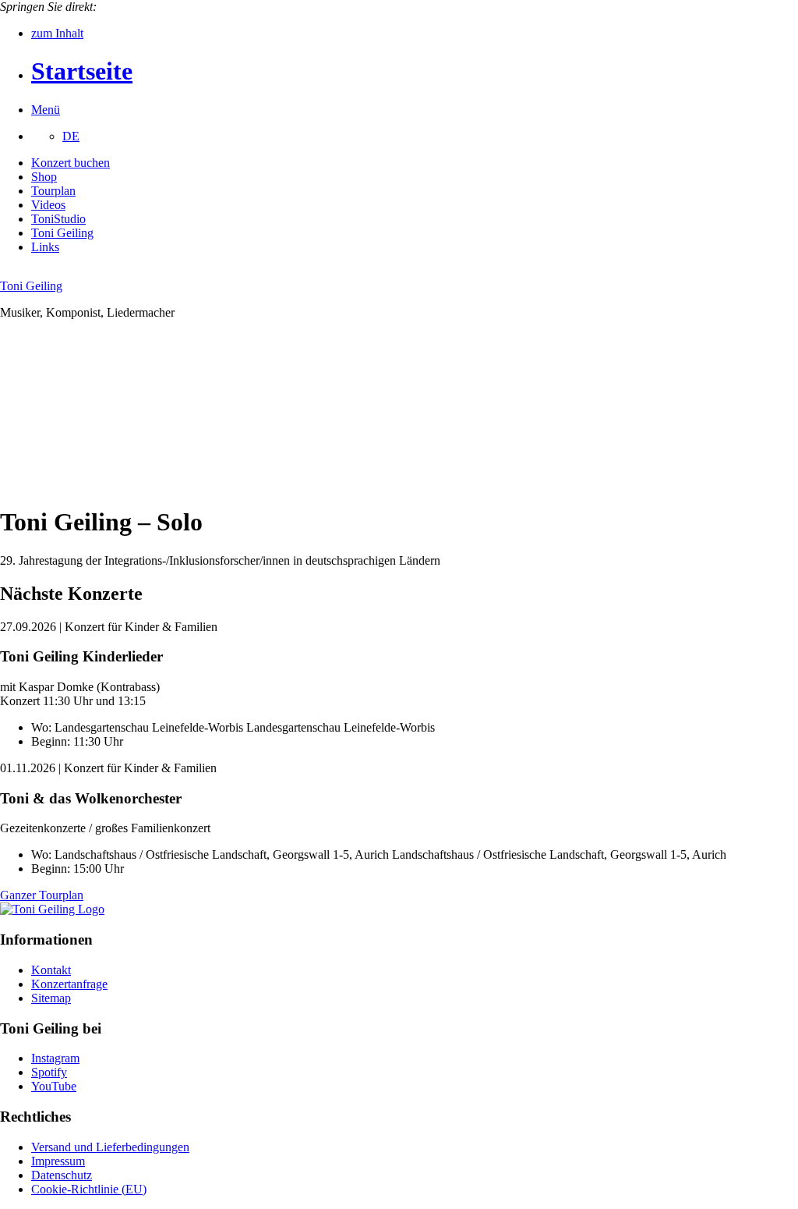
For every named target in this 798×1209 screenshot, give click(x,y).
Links (45, 247)
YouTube (53, 1086)
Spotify (49, 1072)
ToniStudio (58, 218)
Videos (48, 204)
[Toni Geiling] (52, 909)
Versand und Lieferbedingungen (110, 1147)
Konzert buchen (70, 162)
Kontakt (51, 970)
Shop (44, 176)
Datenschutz (61, 1175)
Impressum (58, 1161)
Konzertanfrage (69, 984)
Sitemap (51, 998)
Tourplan (53, 190)
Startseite (81, 71)
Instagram (55, 1058)
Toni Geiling (62, 232)
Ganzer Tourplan (41, 895)
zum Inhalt (57, 33)
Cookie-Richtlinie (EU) (89, 1189)
